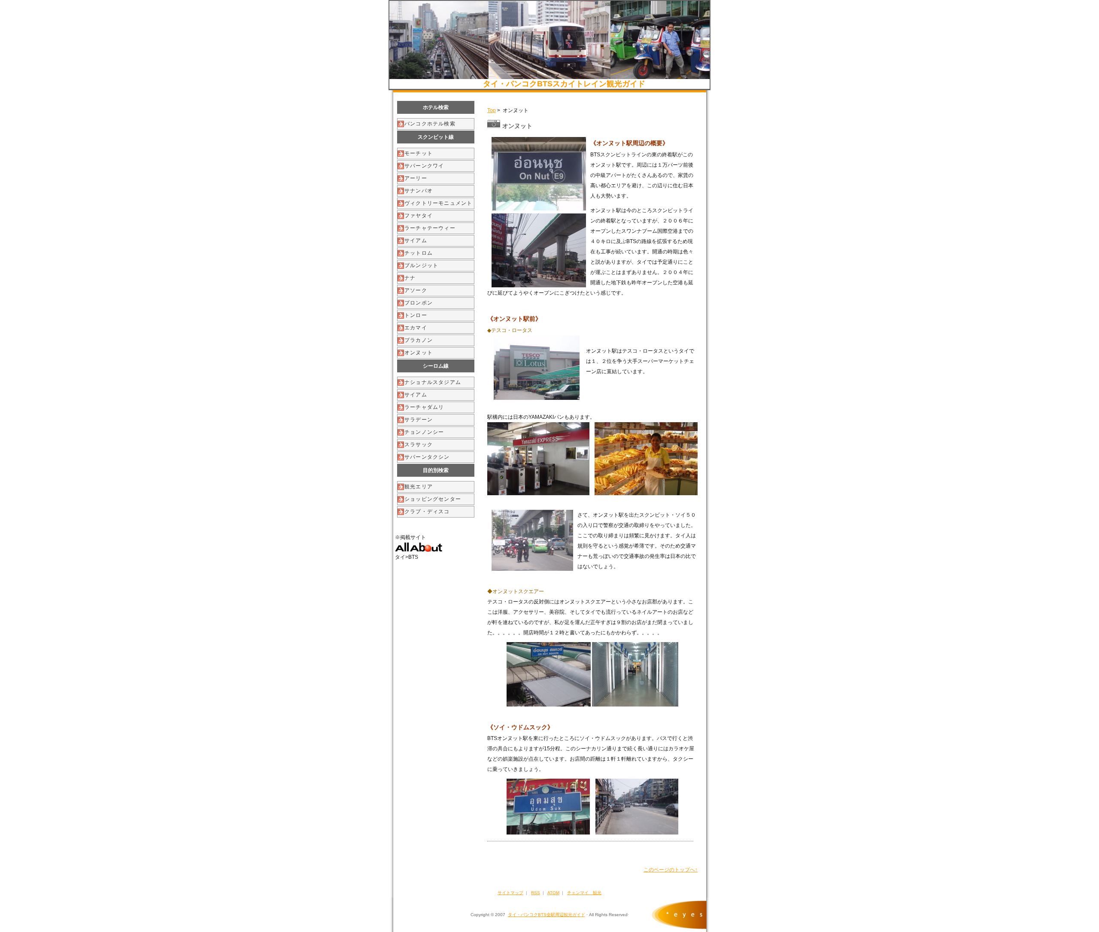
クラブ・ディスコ (427, 512)
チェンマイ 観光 (584, 892)
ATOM (553, 892)
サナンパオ (418, 191)
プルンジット (421, 265)
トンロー (415, 315)
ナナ (410, 278)
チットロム (418, 253)
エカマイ (415, 328)
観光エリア (418, 487)
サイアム (415, 241)
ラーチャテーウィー (429, 228)
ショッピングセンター (432, 499)
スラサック (418, 445)
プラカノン (418, 340)
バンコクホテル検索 (429, 124)
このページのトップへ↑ (671, 870)
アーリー (415, 178)
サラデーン (418, 420)
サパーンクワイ (424, 166)
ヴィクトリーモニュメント (438, 203)
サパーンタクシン (427, 457)
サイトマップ (510, 892)
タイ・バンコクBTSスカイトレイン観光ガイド (564, 83)
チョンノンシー (424, 432)
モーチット (418, 153)
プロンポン (418, 303)
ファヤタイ (418, 216)
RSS (535, 892)
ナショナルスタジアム (432, 382)
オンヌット (418, 353)
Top (491, 110)
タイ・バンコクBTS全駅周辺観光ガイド (546, 914)
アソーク (415, 290)
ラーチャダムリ (424, 407)
